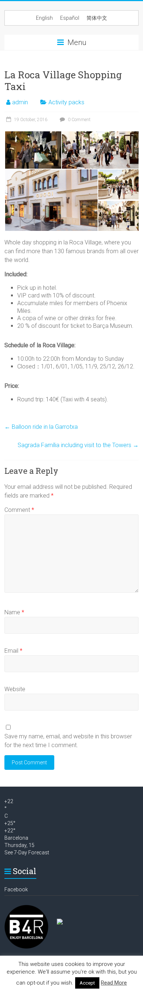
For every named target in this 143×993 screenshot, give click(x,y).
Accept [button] (87, 983)
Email (13, 650)
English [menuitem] (44, 18)
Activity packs (66, 102)
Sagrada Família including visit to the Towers (78, 445)
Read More (114, 982)
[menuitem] (44, 18)
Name (14, 612)
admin (20, 102)
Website (14, 689)
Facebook (16, 889)
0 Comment (79, 119)
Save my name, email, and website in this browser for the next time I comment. (68, 741)
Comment (19, 509)
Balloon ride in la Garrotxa (41, 426)
